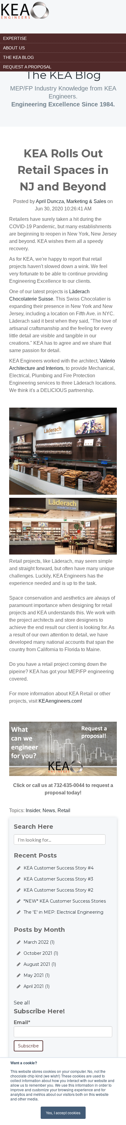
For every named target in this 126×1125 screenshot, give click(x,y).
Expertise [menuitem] (15, 38)
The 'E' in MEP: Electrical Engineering (63, 912)
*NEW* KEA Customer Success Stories (65, 901)
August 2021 (40, 964)
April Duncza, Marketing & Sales (71, 201)
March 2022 (39, 942)
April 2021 (37, 986)
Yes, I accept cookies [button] (63, 1112)
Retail (63, 810)
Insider (33, 810)
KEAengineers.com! (60, 701)
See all (22, 1003)
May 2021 (37, 975)
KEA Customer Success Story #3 (58, 879)
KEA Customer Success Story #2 (58, 890)
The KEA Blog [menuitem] (18, 57)
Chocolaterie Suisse (31, 298)
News (49, 810)
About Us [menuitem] (14, 47)
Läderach (79, 291)
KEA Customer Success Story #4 (59, 868)
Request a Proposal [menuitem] (27, 66)
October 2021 (41, 953)
